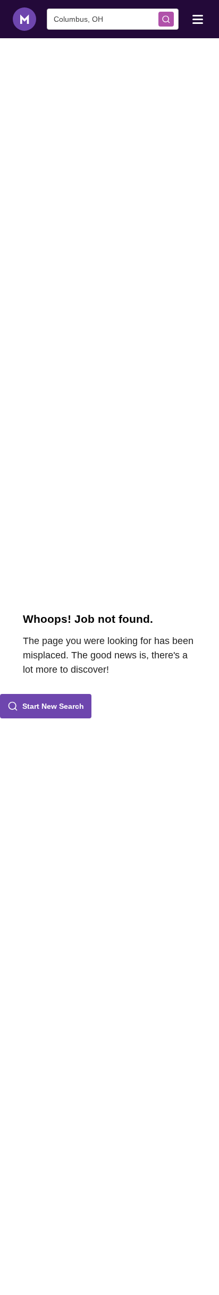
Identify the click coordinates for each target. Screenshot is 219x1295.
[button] (45, 706)
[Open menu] (197, 18)
